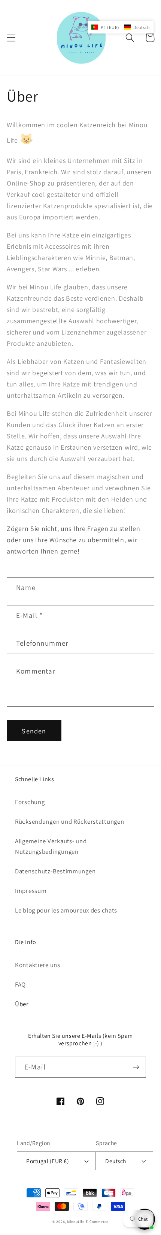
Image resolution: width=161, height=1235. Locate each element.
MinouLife (76, 1221)
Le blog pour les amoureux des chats (66, 910)
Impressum (30, 891)
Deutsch (115, 1161)
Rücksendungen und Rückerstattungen (69, 821)
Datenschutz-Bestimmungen (55, 871)
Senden (34, 731)
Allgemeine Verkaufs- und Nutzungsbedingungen (50, 846)
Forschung (30, 802)
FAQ (20, 984)
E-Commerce (97, 1221)
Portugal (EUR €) (47, 1161)
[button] (11, 38)
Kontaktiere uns (37, 965)
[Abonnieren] (136, 1067)
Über (22, 1004)
